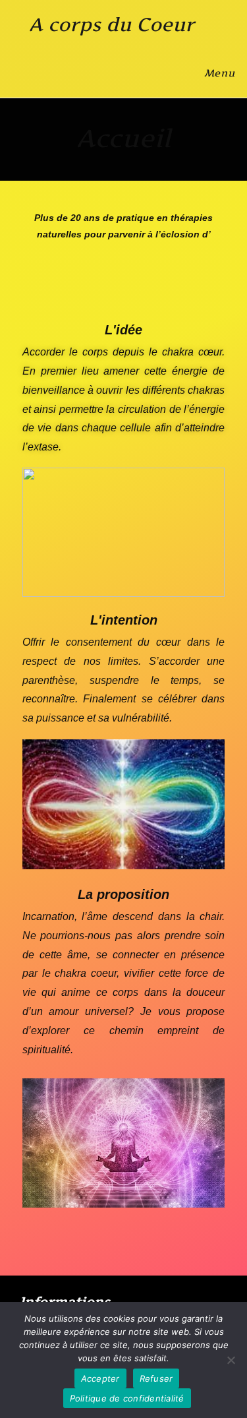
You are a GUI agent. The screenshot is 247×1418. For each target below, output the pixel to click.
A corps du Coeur (111, 24)
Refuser (156, 1378)
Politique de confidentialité (127, 1398)
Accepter (100, 1378)
